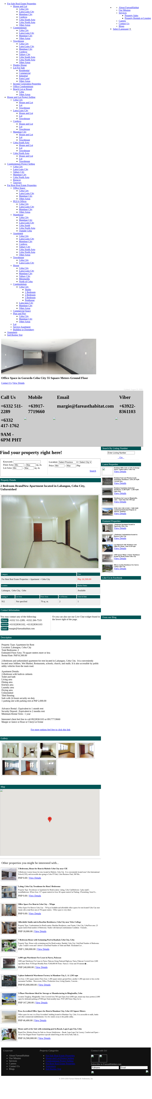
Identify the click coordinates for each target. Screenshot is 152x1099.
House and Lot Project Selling (21, 97)
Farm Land (24, 78)
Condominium (20, 27)
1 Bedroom (30, 292)
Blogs (121, 26)
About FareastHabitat (129, 7)
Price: (51, 465)
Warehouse (18, 214)
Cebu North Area (27, 22)
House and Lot (20, 6)
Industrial (23, 76)
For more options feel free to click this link (50, 729)
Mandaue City (25, 14)
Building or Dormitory (23, 329)
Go (121, 457)
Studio (28, 289)
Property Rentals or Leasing (138, 18)
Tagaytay (17, 182)
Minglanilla (24, 279)
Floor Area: (8, 465)
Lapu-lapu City (26, 303)
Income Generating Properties (27, 84)
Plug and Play (19, 313)
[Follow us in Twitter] (103, 1061)
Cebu (21, 92)
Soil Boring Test (14, 335)
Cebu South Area (27, 19)
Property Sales (131, 15)
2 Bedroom (30, 295)
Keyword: (8, 461)
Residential (24, 70)
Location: (53, 462)
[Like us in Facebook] (95, 1061)
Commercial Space (22, 311)
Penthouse (30, 300)
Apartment (18, 233)
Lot (20, 105)
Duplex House (20, 65)
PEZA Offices (19, 201)
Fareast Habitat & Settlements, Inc (81, 1079)
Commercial (24, 73)
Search (93, 471)
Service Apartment (21, 327)
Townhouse (18, 41)
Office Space (19, 188)
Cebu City (24, 9)
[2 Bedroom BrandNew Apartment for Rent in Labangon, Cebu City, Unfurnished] (10, 758)
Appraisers (12, 332)
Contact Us (124, 23)
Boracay (17, 180)
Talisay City (24, 54)
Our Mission (124, 10)
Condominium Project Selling (21, 164)
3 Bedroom (30, 297)
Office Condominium (23, 86)
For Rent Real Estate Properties (22, 185)
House (16, 265)
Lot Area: (7, 468)
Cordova (23, 17)
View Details (18, 383)
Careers (122, 21)
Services (123, 13)
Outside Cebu (25, 230)
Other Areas (24, 25)
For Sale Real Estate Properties (21, 3)
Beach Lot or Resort (22, 89)
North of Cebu (26, 281)
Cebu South (24, 225)
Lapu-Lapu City (26, 11)
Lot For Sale (19, 67)
